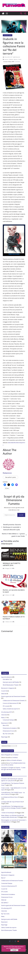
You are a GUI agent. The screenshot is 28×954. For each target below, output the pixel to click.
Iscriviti (21, 515)
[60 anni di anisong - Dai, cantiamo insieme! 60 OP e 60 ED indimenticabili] (7, 849)
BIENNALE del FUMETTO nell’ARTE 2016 (11, 564)
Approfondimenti (6, 677)
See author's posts (10, 477)
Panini (19, 59)
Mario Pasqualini (6, 755)
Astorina (6, 59)
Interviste (4, 715)
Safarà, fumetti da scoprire (10, 709)
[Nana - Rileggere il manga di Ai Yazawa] (7, 862)
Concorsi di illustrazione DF (10, 703)
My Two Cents (7, 733)
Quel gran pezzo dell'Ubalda (11, 682)
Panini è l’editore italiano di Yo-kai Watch (14, 618)
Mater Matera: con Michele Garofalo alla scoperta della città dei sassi (12, 816)
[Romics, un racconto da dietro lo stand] (14, 575)
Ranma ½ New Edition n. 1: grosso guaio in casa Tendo (13, 535)
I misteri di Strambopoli (8, 813)
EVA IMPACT (6, 679)
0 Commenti (17, 61)
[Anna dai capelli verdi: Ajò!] (20, 849)
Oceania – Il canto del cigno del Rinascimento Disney (13, 768)
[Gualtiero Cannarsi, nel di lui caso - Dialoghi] (20, 862)
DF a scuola (6, 706)
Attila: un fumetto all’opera (14, 760)
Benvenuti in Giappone (7, 688)
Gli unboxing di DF (6, 712)
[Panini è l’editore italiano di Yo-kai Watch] (14, 601)
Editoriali (3, 693)
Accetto (14, 950)
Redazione (17, 57)
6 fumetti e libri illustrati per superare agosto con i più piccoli (12, 779)
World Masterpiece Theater (11, 685)
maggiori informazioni (16, 948)
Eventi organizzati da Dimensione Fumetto (13, 696)
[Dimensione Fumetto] (3, 13)
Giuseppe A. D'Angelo (7, 767)
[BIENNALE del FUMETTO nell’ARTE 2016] (14, 548)
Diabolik (11, 59)
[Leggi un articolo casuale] (25, 13)
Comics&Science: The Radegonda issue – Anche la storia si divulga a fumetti (12, 807)
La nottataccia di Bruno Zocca (9, 797)
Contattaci (15, 755)
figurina (15, 59)
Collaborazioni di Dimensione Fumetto (13, 700)
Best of (5, 725)
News (2, 717)
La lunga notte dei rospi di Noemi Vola (12, 802)
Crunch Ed (4, 691)
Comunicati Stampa (7, 35)
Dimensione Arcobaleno (9, 728)
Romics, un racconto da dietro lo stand (14, 591)
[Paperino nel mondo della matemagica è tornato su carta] (20, 836)
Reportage (4, 737)
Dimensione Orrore (8, 731)
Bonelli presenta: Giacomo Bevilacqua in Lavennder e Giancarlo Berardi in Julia (12, 527)
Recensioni (4, 723)
